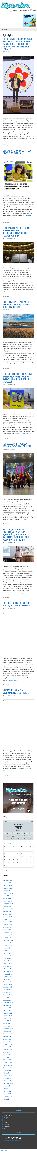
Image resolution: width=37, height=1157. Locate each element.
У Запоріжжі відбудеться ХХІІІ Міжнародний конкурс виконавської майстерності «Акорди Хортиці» (16, 231)
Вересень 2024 (8, 940)
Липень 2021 (7, 1039)
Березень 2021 (8, 1049)
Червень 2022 (7, 1010)
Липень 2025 (7, 914)
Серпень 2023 (7, 974)
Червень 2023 (7, 979)
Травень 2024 (7, 950)
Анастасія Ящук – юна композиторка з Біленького (16, 691)
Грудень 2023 (7, 964)
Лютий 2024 (7, 958)
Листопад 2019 (8, 1078)
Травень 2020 (7, 1068)
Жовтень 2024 (7, 937)
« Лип (5, 870)
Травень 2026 (7, 888)
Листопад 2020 (8, 1057)
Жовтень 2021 (7, 1031)
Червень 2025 (7, 917)
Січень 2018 (7, 1099)
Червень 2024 (7, 948)
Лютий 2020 (7, 1070)
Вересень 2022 (8, 1003)
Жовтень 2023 (7, 969)
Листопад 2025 (8, 904)
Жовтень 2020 (7, 1060)
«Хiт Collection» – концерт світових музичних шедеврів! (17, 445)
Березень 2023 (8, 987)
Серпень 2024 (7, 943)
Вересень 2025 (8, 909)
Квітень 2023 (7, 984)
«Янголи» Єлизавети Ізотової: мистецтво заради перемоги (17, 604)
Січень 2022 (7, 1023)
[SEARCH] (34, 29)
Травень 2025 (7, 919)
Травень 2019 (7, 1089)
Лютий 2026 (7, 896)
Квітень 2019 (7, 1091)
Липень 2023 (7, 977)
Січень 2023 (7, 992)
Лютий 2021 (7, 1052)
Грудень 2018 (7, 1096)
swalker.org (3, 1150)
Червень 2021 (7, 1042)
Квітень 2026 (7, 891)
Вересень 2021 (8, 1034)
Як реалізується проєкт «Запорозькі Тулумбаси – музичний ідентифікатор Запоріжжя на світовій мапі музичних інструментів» (16, 534)
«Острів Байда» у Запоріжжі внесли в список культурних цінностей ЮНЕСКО (16, 304)
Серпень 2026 (7, 880)
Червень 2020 (7, 1065)
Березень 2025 (8, 924)
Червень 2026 (7, 885)
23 (30, 859)
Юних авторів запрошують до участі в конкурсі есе (17, 152)
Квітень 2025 (7, 922)
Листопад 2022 (8, 997)
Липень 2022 (7, 1008)
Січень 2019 (7, 1094)
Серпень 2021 (7, 1036)
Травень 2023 (7, 982)
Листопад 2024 (8, 935)
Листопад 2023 (8, 966)
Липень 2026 (7, 883)
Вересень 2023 (8, 971)
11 (9, 856)
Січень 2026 (7, 898)
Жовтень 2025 (7, 906)
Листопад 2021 (8, 1029)
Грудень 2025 (7, 901)
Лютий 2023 (7, 990)
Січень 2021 (7, 1055)
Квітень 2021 (7, 1047)
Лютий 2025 (7, 927)
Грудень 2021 (7, 1026)
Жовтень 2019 (7, 1081)
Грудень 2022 (7, 995)
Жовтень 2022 (7, 1000)
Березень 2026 (8, 893)
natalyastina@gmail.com (13, 1140)
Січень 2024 (7, 961)
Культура (6, 145)
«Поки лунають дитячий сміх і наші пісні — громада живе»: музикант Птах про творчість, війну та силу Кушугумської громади (17, 44)
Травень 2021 (7, 1044)
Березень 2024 (8, 956)
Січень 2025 (7, 930)
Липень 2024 (7, 945)
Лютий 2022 (7, 1021)
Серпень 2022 (7, 1005)
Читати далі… (8, 292)
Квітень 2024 (7, 953)
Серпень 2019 (7, 1086)
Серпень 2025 (7, 911)
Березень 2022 (8, 1018)
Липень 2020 (7, 1063)
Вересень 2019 (8, 1083)
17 (4, 859)
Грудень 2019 (7, 1075)
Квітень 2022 (7, 1016)
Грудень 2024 (7, 932)
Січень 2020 (7, 1073)
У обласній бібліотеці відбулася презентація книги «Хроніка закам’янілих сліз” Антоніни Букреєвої (18, 377)
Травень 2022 (7, 1013)
